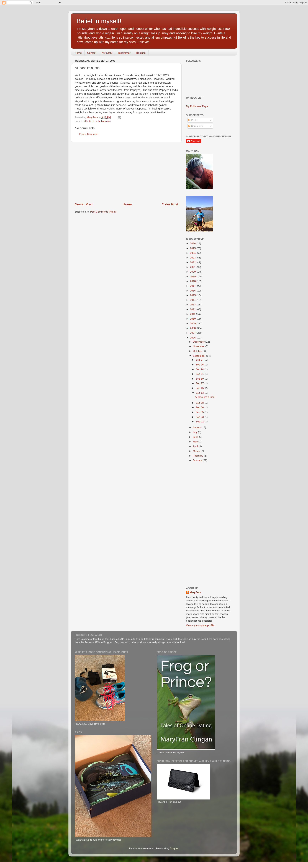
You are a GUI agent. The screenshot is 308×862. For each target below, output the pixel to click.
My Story (107, 52)
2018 (193, 281)
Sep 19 (200, 378)
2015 (193, 295)
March (197, 451)
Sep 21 (200, 374)
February (198, 455)
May (195, 441)
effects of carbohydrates (97, 121)
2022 (193, 262)
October (198, 351)
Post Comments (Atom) (103, 211)
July (195, 432)
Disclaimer (124, 52)
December (199, 341)
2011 (193, 314)
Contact (91, 52)
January (198, 460)
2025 (193, 248)
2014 (193, 300)
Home (78, 52)
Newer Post (84, 204)
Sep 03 (200, 417)
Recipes (141, 52)
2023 (193, 257)
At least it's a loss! (205, 397)
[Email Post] (119, 117)
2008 (193, 328)
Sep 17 (200, 383)
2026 (193, 243)
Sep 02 (200, 421)
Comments (196, 126)
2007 (193, 333)
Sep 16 (200, 388)
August (197, 427)
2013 (193, 304)
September (199, 356)
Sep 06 (200, 407)
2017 (193, 286)
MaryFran (195, 592)
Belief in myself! (98, 21)
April (196, 446)
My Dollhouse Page (197, 106)
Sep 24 (200, 369)
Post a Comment (88, 134)
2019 (193, 276)
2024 (193, 253)
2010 (193, 318)
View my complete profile (200, 625)
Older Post (170, 204)
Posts (193, 120)
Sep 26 (200, 364)
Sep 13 (200, 393)
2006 (193, 337)
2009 (193, 323)
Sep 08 (200, 403)
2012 (193, 309)
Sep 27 (200, 359)
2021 (193, 267)
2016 (193, 290)
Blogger (174, 848)
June (196, 437)
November (199, 346)
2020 (193, 271)
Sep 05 (200, 412)
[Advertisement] (126, 172)
